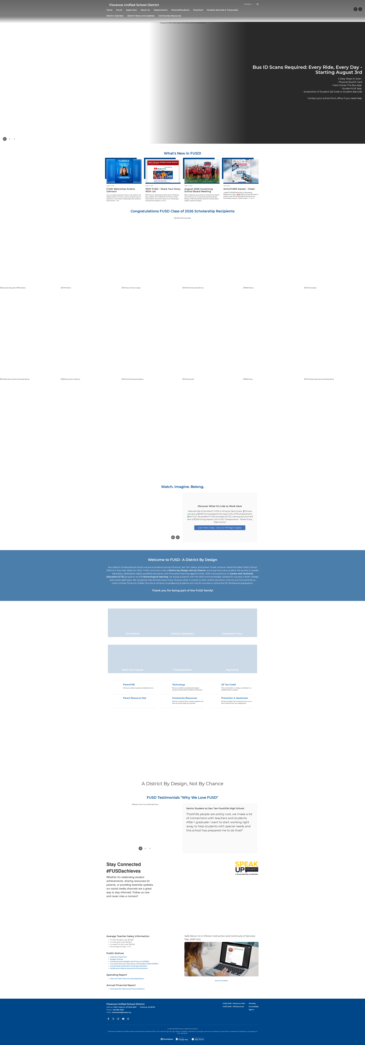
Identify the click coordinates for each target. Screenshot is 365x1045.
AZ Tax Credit (228, 684)
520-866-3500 (118, 1010)
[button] (248, 4)
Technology (178, 684)
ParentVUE (129, 684)
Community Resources (184, 697)
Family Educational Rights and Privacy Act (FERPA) (129, 961)
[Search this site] (258, 4)
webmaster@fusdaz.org (121, 1012)
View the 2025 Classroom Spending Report (127, 979)
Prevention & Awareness (234, 697)
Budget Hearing (116, 959)
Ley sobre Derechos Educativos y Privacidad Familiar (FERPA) (134, 964)
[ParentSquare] (166, 1039)
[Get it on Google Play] (182, 1039)
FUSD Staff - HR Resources (233, 1007)
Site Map (252, 1003)
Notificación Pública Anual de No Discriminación (129, 968)
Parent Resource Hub (134, 697)
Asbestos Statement (118, 957)
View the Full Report (221, 981)
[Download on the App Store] (198, 1039)
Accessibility (254, 1007)
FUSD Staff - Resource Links (234, 1003)
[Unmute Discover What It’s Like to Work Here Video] (173, 537)
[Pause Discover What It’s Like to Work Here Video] (178, 537)
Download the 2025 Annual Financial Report (127, 989)
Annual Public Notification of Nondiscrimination (128, 966)
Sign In (251, 1010)
